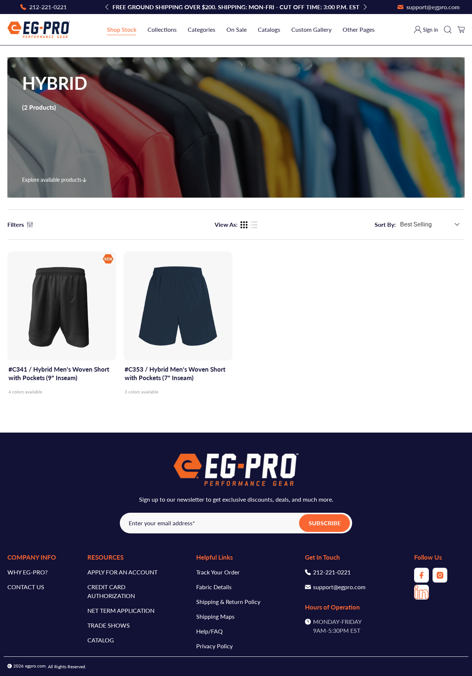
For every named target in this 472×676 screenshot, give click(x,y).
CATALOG (100, 639)
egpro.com (35, 666)
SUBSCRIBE (325, 522)
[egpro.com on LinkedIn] (421, 597)
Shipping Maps (215, 616)
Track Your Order (218, 572)
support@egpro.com (339, 586)
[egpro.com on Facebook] (421, 580)
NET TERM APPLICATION (121, 610)
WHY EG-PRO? (27, 572)
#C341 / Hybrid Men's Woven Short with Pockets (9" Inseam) (58, 373)
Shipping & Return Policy (228, 601)
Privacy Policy (214, 645)
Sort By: (385, 225)
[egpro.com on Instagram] (440, 580)
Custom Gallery (311, 29)
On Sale (236, 29)
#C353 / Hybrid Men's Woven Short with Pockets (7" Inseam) (175, 373)
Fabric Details (214, 586)
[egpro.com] (38, 29)
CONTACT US (25, 586)
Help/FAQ (209, 631)
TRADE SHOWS (108, 625)
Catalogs (269, 29)
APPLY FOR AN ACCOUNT (122, 572)
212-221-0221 (332, 572)
